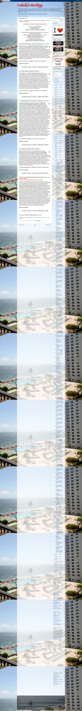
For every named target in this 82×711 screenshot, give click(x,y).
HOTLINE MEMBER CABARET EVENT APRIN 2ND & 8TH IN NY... (59, 406)
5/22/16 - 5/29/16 (58, 143)
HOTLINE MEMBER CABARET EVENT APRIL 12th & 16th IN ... (58, 456)
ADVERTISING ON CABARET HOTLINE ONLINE (34, 40)
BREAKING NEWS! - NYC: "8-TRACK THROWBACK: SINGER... (59, 431)
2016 (55, 81)
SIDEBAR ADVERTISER (23, 63)
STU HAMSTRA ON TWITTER (56, 684)
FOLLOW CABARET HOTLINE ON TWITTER (57, 620)
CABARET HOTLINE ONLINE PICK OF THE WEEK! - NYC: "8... (59, 336)
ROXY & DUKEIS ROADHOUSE (27, 186)
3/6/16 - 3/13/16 (58, 558)
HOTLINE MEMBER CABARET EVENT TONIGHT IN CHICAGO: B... (58, 198)
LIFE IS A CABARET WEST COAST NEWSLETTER (58, 624)
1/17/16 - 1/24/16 (58, 572)
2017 (55, 79)
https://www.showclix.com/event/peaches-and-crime (34, 205)
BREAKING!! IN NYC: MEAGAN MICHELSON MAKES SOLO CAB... (59, 508)
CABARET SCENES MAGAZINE (56, 615)
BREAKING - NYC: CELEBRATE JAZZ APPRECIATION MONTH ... (59, 376)
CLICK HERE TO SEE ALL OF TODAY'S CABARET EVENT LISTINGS (34, 67)
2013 (55, 582)
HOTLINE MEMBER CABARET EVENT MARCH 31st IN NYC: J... (58, 411)
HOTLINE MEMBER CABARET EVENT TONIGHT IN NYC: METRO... (59, 474)
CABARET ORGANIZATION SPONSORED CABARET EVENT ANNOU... (58, 533)
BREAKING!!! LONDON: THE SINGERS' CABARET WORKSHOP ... (58, 358)
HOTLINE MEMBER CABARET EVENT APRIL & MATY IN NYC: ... (58, 394)
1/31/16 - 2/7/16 (58, 568)
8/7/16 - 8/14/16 (58, 123)
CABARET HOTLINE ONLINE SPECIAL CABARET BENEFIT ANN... (58, 548)
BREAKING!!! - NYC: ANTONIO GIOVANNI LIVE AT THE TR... (59, 499)
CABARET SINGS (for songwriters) (57, 618)
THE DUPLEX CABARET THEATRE (35, 46)
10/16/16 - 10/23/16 (58, 101)
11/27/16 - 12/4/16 (58, 89)
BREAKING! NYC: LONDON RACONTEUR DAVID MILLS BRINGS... (58, 381)
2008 (55, 589)
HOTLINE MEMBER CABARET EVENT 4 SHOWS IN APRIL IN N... (59, 402)
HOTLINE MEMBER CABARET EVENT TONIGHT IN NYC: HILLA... (59, 207)
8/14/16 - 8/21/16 (58, 120)
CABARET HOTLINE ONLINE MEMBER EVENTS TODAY (59, 215)
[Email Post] (34, 220)
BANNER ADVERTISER (23, 93)
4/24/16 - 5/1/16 (58, 152)
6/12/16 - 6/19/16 (58, 138)
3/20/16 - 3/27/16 (58, 554)
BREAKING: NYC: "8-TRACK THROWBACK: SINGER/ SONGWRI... (59, 519)
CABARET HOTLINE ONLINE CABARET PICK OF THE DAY (59, 233)
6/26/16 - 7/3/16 (58, 134)
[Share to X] (37, 220)
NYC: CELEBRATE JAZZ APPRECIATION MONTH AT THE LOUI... (58, 286)
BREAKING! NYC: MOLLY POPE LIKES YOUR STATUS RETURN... (58, 513)
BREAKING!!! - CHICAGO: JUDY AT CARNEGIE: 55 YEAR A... (59, 495)
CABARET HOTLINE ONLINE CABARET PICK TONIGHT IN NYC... (59, 277)
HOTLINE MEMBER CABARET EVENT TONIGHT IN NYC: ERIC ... (59, 423)
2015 (55, 579)
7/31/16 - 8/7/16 (58, 124)
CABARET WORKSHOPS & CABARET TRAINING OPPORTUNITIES (58, 528)
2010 (55, 586)
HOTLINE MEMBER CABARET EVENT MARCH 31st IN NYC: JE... (58, 324)
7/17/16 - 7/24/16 (58, 128)
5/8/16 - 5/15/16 (58, 148)
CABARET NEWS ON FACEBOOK (57, 675)
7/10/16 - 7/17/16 (58, 130)
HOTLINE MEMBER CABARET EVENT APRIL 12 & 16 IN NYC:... (58, 257)
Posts (56, 73)
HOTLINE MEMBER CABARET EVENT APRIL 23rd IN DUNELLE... (58, 448)
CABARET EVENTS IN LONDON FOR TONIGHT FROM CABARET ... (58, 219)
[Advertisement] (58, 645)
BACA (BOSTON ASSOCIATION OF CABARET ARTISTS (56, 594)
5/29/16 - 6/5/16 (58, 142)
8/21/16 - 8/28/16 (58, 118)
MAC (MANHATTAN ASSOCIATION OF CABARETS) (56, 603)
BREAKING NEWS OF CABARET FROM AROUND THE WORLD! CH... (59, 163)
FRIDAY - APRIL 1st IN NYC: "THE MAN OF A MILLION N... (59, 269)
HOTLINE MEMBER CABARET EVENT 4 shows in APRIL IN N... (58, 261)
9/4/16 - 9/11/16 (58, 115)
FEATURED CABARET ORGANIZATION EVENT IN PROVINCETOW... (58, 244)
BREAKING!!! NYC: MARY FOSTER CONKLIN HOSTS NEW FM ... (58, 295)
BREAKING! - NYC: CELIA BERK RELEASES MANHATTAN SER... (58, 503)
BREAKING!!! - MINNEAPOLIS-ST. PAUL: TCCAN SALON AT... (59, 291)
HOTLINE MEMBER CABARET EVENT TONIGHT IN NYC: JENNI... (59, 281)
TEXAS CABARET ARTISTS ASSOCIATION (57, 608)
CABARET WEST (56, 596)
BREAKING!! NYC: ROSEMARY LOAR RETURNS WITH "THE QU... (59, 490)
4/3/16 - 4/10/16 (58, 159)
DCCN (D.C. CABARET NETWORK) (57, 601)
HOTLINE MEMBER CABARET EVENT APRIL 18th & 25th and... (58, 452)
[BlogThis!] (36, 220)
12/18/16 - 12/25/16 (58, 82)
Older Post (48, 224)
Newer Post (22, 224)
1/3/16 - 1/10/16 (58, 577)
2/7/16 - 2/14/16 (58, 567)
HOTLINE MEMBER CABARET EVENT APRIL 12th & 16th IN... (58, 398)
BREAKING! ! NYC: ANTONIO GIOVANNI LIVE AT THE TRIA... (59, 372)
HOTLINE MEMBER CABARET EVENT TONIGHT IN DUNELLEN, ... (58, 249)
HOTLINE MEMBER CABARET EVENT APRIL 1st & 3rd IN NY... (59, 332)
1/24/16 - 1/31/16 (58, 570)
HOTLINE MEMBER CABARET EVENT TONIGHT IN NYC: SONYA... (59, 202)
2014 (55, 580)
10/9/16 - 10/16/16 (58, 103)
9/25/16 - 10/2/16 (58, 108)
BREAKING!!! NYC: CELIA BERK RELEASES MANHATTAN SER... (58, 368)
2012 (55, 583)
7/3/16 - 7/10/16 (58, 133)
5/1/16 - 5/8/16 (58, 150)
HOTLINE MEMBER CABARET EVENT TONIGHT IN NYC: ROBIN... (59, 478)
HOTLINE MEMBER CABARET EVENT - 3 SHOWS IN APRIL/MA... (59, 253)
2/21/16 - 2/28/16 (58, 562)
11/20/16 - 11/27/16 (58, 91)
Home (35, 224)
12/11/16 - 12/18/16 (58, 84)
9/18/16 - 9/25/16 (58, 110)
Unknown (56, 23)
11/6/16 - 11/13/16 (58, 96)
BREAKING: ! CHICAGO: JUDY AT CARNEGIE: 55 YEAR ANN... (59, 363)
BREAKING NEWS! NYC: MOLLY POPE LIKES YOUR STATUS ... (59, 427)
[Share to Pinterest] (40, 220)
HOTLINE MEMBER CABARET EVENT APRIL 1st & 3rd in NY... (58, 273)
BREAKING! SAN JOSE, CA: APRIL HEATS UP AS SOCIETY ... (58, 386)
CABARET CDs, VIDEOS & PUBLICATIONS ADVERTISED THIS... (58, 189)
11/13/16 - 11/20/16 (58, 94)
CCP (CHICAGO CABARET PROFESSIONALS (58, 598)
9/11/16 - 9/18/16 (58, 113)
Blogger (54, 708)
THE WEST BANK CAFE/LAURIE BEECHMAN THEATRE (31, 104)
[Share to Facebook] (38, 220)
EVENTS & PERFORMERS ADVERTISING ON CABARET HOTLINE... (59, 194)
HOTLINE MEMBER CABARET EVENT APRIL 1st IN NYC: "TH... (59, 328)
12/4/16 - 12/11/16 (58, 87)
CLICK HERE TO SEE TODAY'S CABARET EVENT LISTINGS (35, 24)
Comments (57, 75)
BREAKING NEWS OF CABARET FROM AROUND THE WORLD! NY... (59, 167)
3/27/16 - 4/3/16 (58, 160)
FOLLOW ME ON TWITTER (56, 622)
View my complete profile (57, 25)
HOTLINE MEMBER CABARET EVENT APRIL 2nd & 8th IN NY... (59, 266)
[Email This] (35, 220)
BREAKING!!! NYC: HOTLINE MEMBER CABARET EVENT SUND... (59, 523)
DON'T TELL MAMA (32, 73)
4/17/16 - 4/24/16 (58, 154)
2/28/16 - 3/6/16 (58, 561)
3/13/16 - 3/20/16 (58, 556)
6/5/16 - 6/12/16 (58, 140)
